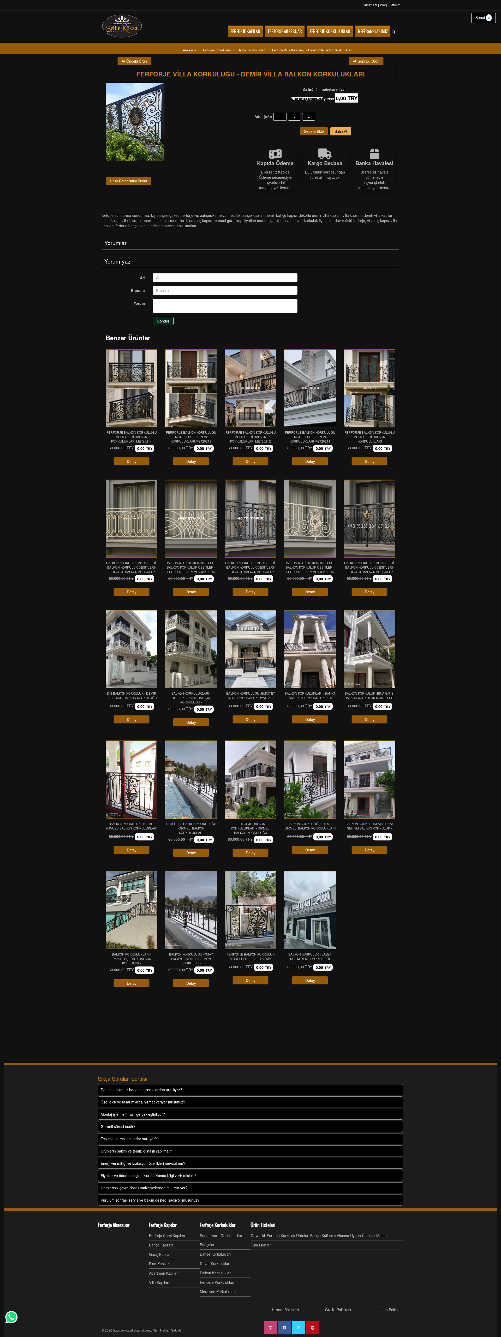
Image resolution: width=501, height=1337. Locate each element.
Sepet (482, 17)
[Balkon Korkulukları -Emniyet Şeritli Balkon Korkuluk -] (131, 910)
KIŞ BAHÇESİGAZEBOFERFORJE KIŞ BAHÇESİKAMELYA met (192, 215)
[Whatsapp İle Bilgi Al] (11, 1317)
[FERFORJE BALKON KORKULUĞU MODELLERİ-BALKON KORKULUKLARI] (369, 388)
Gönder (163, 321)
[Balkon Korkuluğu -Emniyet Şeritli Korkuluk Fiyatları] (250, 649)
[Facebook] (284, 1327)
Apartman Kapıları (163, 1273)
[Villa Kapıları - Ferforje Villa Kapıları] (122, 26)
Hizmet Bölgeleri (285, 1309)
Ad (142, 277)
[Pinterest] (312, 1327)
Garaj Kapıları (160, 1254)
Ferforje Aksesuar (113, 1225)
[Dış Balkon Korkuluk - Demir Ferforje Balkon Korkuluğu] (131, 649)
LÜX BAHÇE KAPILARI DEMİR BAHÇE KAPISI (266, 215)
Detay (131, 461)
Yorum (139, 303)
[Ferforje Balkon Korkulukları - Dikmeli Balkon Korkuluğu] (250, 780)
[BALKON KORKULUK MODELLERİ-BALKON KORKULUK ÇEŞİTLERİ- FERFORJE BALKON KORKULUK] (131, 519)
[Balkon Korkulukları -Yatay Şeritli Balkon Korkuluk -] (369, 780)
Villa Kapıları (159, 1282)
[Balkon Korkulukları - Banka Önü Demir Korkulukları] (310, 649)
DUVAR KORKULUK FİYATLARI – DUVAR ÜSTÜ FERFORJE (329, 220)
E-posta (138, 290)
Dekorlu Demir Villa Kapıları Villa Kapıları (330, 215)
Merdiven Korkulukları (218, 1291)
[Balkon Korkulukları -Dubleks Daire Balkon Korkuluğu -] (191, 649)
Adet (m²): (263, 116)
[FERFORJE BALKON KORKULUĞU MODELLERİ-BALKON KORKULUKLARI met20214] (131, 388)
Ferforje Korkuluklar (217, 1225)
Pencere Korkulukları (217, 1282)
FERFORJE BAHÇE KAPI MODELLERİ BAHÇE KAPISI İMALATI (156, 225)
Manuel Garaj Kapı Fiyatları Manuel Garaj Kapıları (252, 220)
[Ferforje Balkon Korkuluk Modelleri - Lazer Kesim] (250, 910)
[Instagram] (270, 1327)
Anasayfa (189, 50)
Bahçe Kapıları (161, 1245)
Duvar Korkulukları (215, 1263)
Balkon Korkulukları (215, 1272)
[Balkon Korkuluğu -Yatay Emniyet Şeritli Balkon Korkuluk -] (191, 910)
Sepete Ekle (314, 131)
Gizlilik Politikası (338, 1309)
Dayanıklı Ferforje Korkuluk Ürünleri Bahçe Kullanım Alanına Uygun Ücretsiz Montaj (319, 1235)
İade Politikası (391, 1309)
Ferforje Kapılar (163, 1225)
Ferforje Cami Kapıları (167, 1235)
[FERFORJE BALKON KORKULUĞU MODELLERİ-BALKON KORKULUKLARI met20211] (310, 388)
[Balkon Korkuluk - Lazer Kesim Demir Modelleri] (310, 910)
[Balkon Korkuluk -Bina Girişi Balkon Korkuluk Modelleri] (369, 649)
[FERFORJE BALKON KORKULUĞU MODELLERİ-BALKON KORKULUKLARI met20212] (250, 388)
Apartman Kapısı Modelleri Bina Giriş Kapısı (177, 220)
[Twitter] (298, 1327)
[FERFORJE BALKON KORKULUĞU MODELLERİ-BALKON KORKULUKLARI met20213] (191, 388)
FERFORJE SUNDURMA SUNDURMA (125, 215)
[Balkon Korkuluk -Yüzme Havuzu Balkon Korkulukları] (131, 780)
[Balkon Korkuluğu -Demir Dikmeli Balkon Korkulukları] (310, 780)
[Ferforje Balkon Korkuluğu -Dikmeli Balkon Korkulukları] (191, 780)
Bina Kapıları (159, 1263)
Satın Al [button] (341, 131)
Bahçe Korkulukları (215, 1254)
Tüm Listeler (261, 1245)
